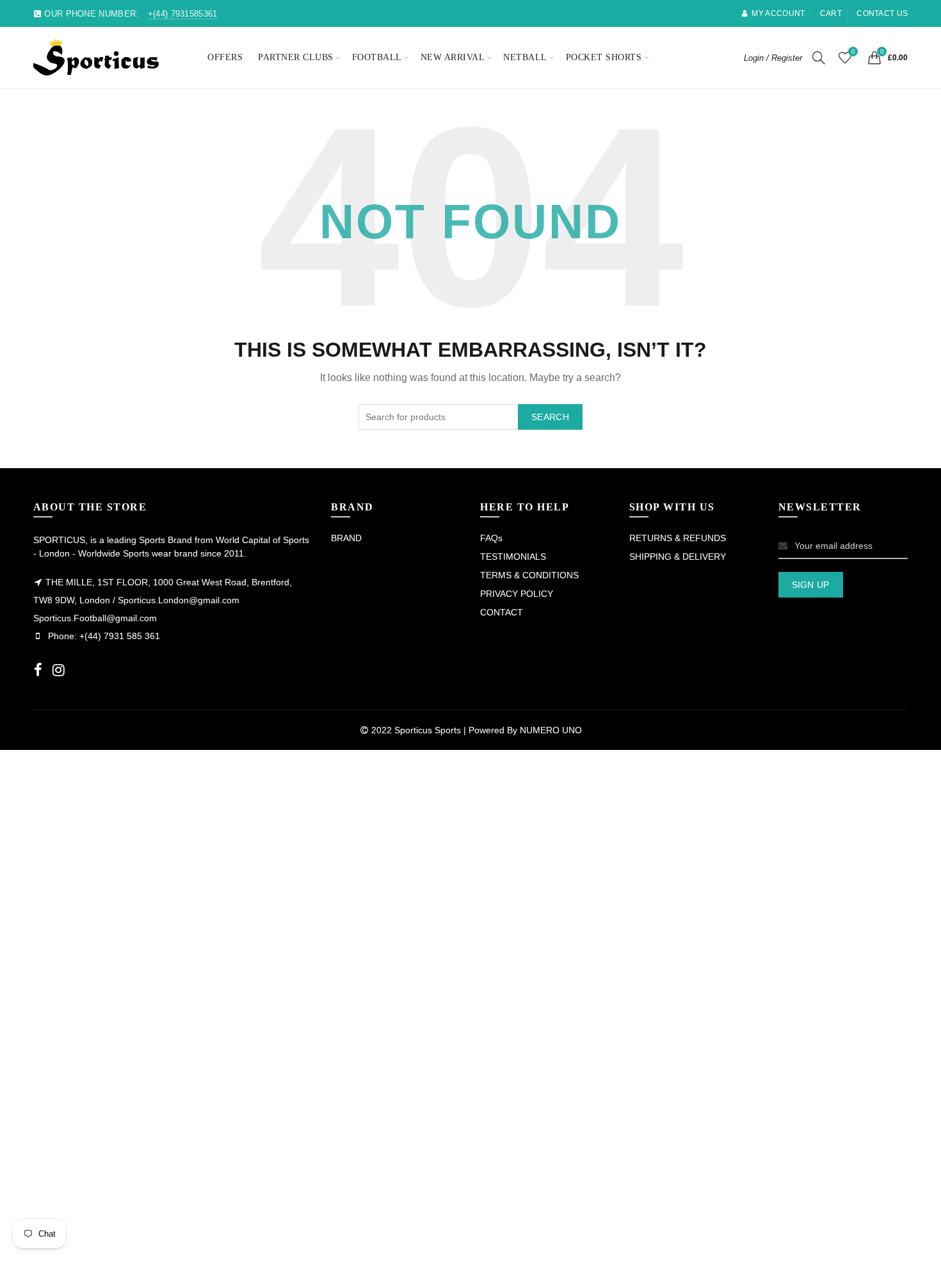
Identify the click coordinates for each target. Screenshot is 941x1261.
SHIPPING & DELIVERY (677, 556)
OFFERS (225, 57)
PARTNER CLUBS (296, 57)
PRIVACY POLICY (516, 594)
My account (778, 13)
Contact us (882, 13)
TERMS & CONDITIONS (529, 575)
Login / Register (773, 58)
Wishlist (853, 51)
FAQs (491, 538)
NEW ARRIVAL (453, 57)
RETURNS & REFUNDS (677, 538)
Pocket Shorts (604, 57)
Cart (831, 13)
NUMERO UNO (551, 730)
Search (550, 417)
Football (377, 57)
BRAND (346, 538)
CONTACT (501, 612)
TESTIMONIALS (513, 556)
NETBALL (525, 57)
